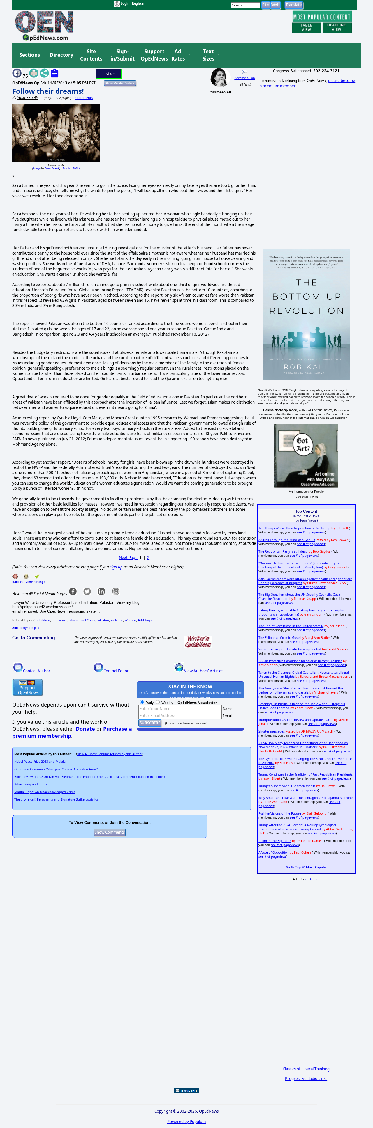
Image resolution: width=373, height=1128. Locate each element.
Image (36, 168)
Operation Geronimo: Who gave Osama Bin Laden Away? (56, 769)
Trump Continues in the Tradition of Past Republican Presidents (305, 774)
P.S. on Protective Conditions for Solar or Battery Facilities (300, 661)
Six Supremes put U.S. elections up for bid (289, 649)
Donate (85, 728)
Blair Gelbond (316, 813)
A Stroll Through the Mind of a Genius (286, 540)
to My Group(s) (25, 628)
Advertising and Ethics (30, 784)
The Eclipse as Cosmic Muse (279, 638)
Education (59, 620)
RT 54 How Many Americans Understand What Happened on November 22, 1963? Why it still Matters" (303, 745)
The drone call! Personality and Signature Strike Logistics (56, 799)
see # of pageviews (311, 532)
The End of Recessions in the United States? (290, 626)
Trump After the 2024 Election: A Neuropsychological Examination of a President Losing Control (297, 827)
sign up (116, 567)
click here (312, 879)
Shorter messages (271, 731)
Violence (117, 620)
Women (130, 620)
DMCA (76, 168)
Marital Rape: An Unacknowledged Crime (44, 792)
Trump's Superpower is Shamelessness (286, 786)
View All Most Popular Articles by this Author (109, 754)
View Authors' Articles (203, 670)
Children (43, 620)
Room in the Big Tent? (274, 841)
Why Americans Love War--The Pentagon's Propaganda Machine (305, 798)
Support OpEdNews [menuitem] (152, 55)
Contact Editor (116, 670)
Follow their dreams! (48, 91)
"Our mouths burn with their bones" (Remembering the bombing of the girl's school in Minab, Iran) (299, 565)
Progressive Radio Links (306, 1078)
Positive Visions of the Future (279, 813)
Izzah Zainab (52, 168)
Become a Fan (244, 78)
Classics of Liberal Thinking (306, 1069)
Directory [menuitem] (61, 55)
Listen (108, 73)
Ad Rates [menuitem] (178, 55)
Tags (145, 620)
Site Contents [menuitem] (91, 55)
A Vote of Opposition (273, 852)
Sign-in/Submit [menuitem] (121, 55)
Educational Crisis (81, 620)
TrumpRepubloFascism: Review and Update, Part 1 (295, 720)
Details (67, 168)
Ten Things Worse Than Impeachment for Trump (294, 528)
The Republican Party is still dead (283, 551)
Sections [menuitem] (30, 55)
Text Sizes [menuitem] (208, 55)
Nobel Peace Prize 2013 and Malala (40, 762)
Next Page (128, 557)
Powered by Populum (186, 1121)
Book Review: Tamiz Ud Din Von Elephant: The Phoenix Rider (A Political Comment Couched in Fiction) (89, 777)
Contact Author (36, 670)
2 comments (84, 98)
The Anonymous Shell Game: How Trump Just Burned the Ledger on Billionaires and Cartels (300, 690)
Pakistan (102, 620)
